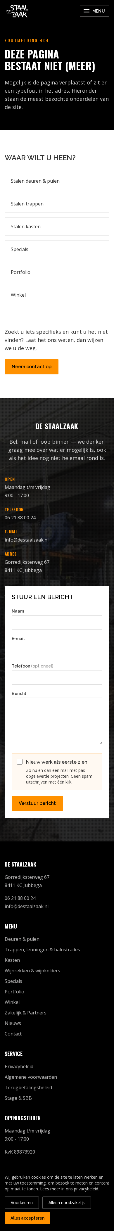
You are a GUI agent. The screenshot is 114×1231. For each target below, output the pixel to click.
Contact (13, 1034)
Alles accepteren (27, 1218)
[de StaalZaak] (18, 11)
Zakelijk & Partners (25, 1012)
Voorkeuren (22, 1202)
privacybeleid (86, 1189)
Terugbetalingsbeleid (28, 1087)
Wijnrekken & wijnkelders (32, 970)
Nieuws (13, 1023)
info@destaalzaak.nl (27, 540)
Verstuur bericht (37, 803)
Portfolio (20, 272)
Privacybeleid (19, 1066)
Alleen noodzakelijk (67, 1202)
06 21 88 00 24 (20, 517)
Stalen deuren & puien (35, 181)
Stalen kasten (26, 226)
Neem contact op (31, 366)
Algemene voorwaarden (31, 1077)
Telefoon (32, 666)
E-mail (18, 638)
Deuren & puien (22, 939)
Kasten (12, 960)
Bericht (19, 693)
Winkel (18, 295)
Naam (18, 611)
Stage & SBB (18, 1098)
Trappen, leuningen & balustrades (42, 949)
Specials (19, 249)
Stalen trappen (27, 203)
